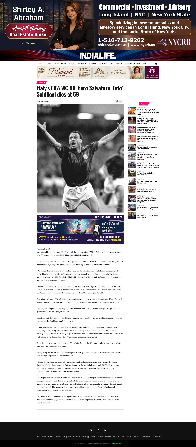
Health (111, 64)
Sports (41, 82)
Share (120, 101)
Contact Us (156, 436)
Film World (92, 64)
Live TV (56, 64)
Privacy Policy (146, 436)
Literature (128, 64)
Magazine (137, 64)
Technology (103, 64)
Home (50, 64)
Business (119, 64)
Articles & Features (133, 436)
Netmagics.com (116, 443)
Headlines (72, 64)
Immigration (82, 64)
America (63, 64)
